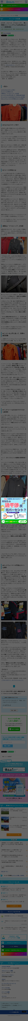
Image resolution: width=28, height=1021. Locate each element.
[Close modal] (27, 498)
